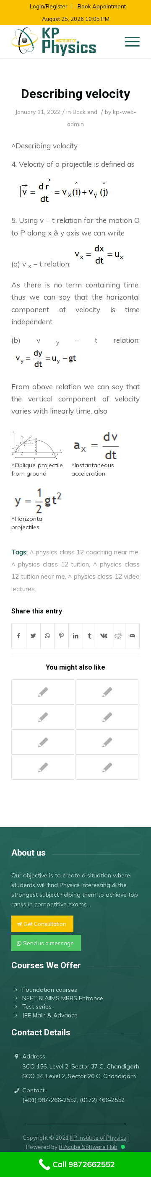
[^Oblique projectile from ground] (37, 446)
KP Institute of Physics (98, 1137)
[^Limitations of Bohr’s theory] (107, 767)
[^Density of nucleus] (42, 691)
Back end (85, 111)
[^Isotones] (107, 691)
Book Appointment (102, 6)
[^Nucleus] (42, 742)
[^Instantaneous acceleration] (97, 446)
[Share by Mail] (132, 635)
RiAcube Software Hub (88, 1146)
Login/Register (49, 6)
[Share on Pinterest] (61, 635)
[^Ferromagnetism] (107, 742)
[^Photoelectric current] (42, 767)
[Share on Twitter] (33, 635)
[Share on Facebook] (19, 635)
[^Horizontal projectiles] (37, 500)
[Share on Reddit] (118, 635)
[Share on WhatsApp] (48, 635)
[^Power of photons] (107, 716)
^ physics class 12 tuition (50, 564)
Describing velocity (75, 93)
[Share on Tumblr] (90, 635)
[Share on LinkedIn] (76, 635)
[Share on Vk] (104, 635)
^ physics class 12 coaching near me (84, 552)
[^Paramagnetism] (42, 716)
